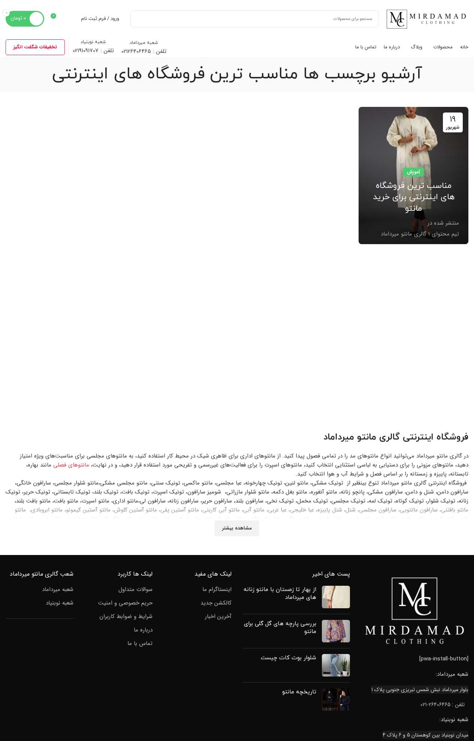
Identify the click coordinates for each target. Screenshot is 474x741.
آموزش (413, 172)
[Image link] (414, 610)
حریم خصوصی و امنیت (125, 603)
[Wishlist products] (70, 18)
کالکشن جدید (216, 603)
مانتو (366, 437)
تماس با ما (140, 644)
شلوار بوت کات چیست (288, 658)
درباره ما (143, 630)
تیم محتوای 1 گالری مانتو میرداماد (420, 234)
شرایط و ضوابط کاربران (126, 617)
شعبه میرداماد (57, 590)
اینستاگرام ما (217, 590)
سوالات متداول (135, 590)
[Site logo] (427, 18)
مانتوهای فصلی (71, 465)
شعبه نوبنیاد (59, 603)
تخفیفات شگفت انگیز (35, 47)
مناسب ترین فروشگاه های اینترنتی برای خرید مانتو (414, 197)
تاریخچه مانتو (299, 692)
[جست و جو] (139, 18)
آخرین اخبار (218, 617)
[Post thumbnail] (336, 597)
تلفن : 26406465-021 (442, 704)
